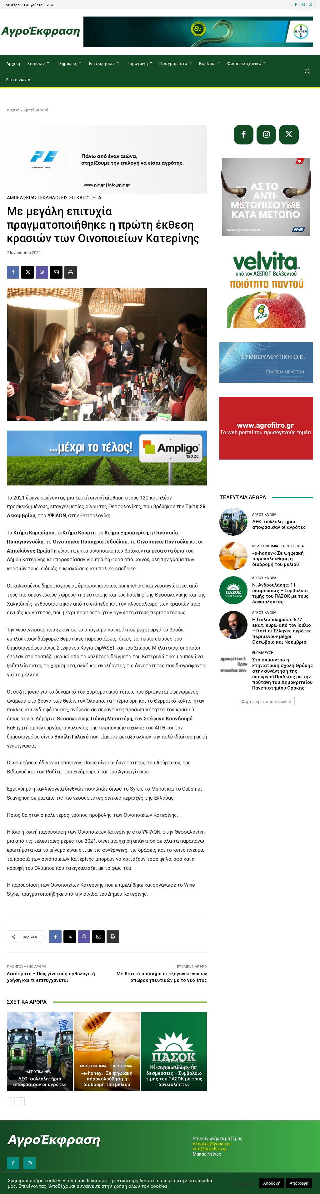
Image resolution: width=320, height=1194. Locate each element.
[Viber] (42, 272)
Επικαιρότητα (85, 198)
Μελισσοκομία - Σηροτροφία (106, 1066)
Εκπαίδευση (262, 653)
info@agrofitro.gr (210, 1148)
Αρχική (13, 110)
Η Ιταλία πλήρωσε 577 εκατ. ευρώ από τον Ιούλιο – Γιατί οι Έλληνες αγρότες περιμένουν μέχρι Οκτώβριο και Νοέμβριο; (282, 631)
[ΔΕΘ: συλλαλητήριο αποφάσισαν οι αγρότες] (40, 1051)
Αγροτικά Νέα (39, 1072)
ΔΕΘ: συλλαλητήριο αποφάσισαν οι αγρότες (40, 1081)
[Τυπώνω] (70, 272)
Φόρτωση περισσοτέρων (264, 701)
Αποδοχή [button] (272, 1183)
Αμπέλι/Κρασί (35, 110)
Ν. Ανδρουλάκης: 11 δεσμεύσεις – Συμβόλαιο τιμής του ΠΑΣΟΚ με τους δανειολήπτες (174, 1076)
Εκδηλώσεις (54, 198)
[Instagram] (303, 5)
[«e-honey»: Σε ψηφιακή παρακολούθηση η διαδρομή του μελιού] (107, 1051)
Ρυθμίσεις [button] (244, 1183)
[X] (310, 5)
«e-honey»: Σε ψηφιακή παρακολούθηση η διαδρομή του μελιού (106, 1078)
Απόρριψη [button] (299, 1183)
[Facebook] (295, 5)
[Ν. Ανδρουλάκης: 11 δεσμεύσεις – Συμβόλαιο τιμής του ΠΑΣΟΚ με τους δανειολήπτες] (174, 1051)
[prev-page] (11, 1101)
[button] (307, 71)
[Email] (56, 272)
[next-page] (21, 1101)
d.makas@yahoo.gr (212, 1143)
